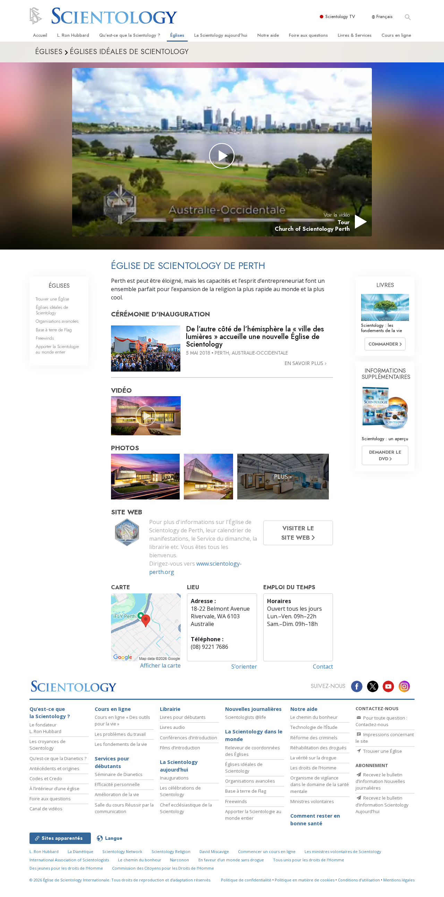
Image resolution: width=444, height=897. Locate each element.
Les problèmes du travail (120, 734)
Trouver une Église (52, 299)
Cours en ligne (396, 35)
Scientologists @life (245, 717)
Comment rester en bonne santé (315, 819)
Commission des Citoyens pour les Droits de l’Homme (163, 868)
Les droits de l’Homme (313, 768)
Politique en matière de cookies (304, 879)
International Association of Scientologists (69, 859)
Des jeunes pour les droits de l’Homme (66, 868)
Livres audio (172, 727)
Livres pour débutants (183, 717)
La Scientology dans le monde (253, 735)
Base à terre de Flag (54, 329)
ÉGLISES (59, 286)
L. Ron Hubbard (73, 35)
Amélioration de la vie (117, 794)
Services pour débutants (112, 762)
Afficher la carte (160, 665)
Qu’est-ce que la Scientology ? (129, 35)
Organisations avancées (57, 321)
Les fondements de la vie (121, 744)
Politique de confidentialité (246, 879)
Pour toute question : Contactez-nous (381, 721)
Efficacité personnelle (117, 784)
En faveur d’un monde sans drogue (231, 859)
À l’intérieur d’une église (54, 788)
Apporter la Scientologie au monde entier (57, 349)
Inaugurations (174, 778)
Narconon (179, 859)
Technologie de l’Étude (314, 727)
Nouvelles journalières (253, 709)
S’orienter (244, 666)
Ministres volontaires (312, 801)
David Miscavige (214, 851)
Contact (323, 666)
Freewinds (45, 338)
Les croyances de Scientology (47, 744)
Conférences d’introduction (188, 737)
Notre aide (268, 35)
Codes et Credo (45, 778)
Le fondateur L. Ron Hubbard (45, 728)
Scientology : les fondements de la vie (381, 328)
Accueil (40, 35)
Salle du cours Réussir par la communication (124, 808)
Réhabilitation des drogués (318, 747)
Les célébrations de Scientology (180, 791)
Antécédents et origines (54, 768)
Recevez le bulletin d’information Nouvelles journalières (380, 781)
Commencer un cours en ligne (267, 851)
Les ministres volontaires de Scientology (343, 851)
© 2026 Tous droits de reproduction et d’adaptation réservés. (120, 879)
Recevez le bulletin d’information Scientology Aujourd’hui (382, 804)
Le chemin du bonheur (314, 717)
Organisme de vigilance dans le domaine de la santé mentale (319, 784)
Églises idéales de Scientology (52, 310)
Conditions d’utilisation (359, 879)
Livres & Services (355, 35)
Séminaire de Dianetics (119, 774)
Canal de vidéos (45, 808)
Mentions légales (399, 879)
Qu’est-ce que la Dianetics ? (57, 758)
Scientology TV (340, 16)
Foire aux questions (308, 35)
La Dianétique (80, 851)
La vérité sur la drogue (313, 758)
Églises (177, 35)
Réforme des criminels (314, 737)
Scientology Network (122, 851)
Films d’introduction (180, 747)
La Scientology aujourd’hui (220, 35)
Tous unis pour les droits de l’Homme (308, 859)
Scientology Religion (171, 851)
